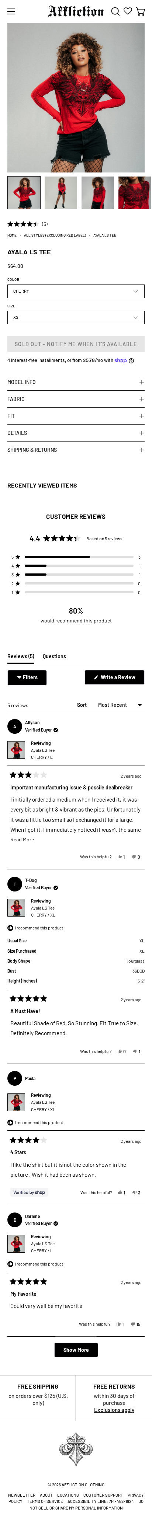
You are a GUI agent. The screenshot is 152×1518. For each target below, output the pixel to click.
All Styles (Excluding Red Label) (55, 235)
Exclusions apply (114, 1409)
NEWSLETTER (21, 1495)
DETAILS (17, 433)
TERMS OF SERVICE (45, 1501)
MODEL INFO (21, 382)
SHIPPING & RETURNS (32, 450)
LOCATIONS (68, 1495)
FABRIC (16, 399)
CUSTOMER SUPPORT (103, 1495)
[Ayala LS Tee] (24, 192)
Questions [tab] (54, 658)
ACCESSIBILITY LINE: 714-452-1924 (101, 1501)
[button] (115, 11)
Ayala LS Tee (43, 753)
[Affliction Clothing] (76, 11)
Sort (82, 705)
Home (12, 235)
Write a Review (122, 679)
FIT (11, 416)
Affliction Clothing (83, 1484)
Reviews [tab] (20, 658)
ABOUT (46, 1495)
